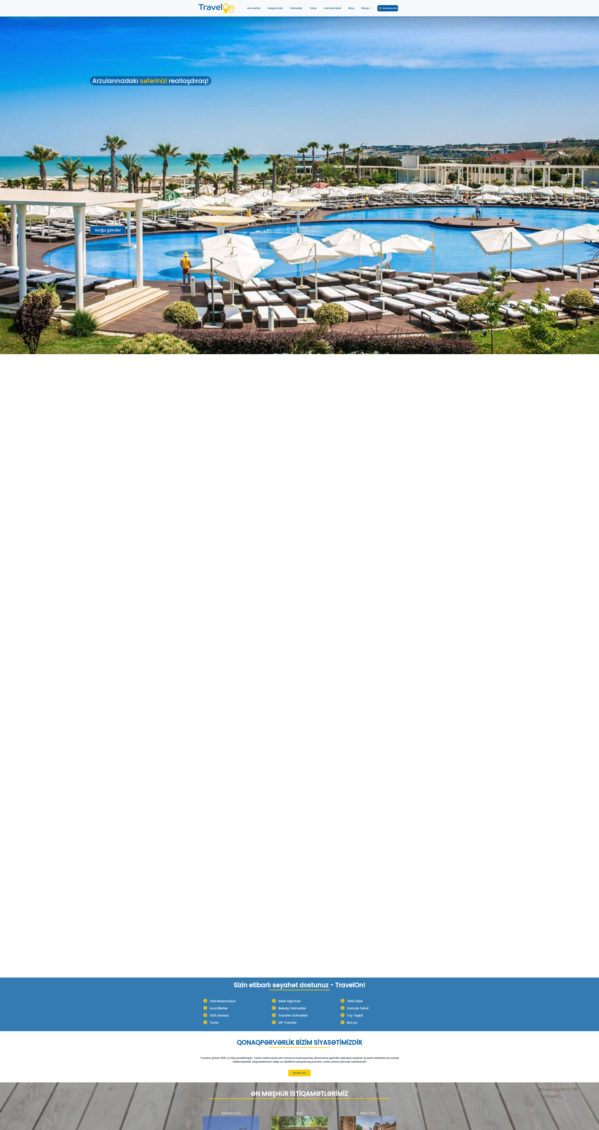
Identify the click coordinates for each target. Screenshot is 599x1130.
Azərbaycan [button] (390, 8)
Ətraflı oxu (299, 1073)
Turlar (313, 8)
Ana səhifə (253, 8)
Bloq (351, 8)
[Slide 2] (299, 973)
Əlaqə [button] (365, 8)
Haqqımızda (275, 8)
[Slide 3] (305, 973)
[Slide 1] (294, 973)
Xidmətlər (296, 8)
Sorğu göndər (108, 230)
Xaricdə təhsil (332, 8)
